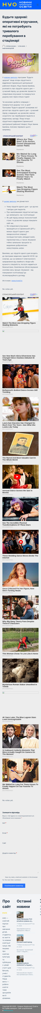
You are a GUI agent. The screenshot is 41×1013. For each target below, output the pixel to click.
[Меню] (38, 5)
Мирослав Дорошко (24, 924)
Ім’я (4, 823)
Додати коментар (9, 853)
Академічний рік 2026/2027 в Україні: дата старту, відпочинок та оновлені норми (26, 966)
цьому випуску (10, 201)
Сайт (4, 843)
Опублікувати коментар (14, 886)
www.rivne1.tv (16, 281)
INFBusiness (8, 1010)
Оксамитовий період (24, 942)
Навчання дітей (8, 48)
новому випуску (10, 77)
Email (5, 833)
